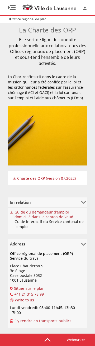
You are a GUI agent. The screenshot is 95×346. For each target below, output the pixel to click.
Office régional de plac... (30, 19)
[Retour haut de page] (47, 339)
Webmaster (76, 339)
